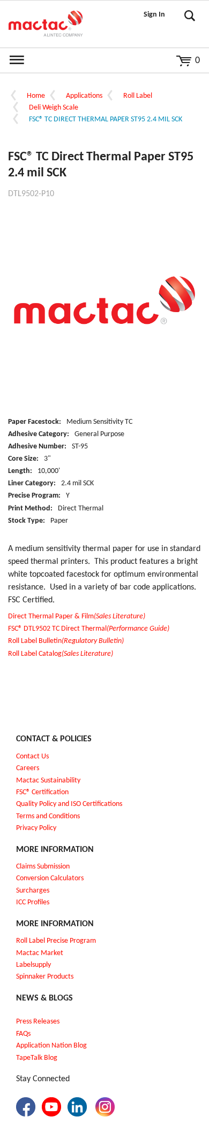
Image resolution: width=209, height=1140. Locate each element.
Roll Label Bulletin (66, 641)
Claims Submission (43, 867)
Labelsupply (33, 965)
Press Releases (37, 1022)
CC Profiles (33, 902)
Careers (27, 768)
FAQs (23, 1034)
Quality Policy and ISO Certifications (69, 804)
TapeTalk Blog (36, 1058)
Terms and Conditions (48, 816)
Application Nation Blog (51, 1046)
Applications (84, 96)
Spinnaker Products (44, 977)
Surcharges (32, 891)
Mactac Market (39, 953)
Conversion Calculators (50, 878)
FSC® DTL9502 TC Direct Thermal (88, 629)
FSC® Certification (42, 792)
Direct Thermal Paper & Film (76, 616)
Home (36, 96)
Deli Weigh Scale (53, 108)
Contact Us (32, 757)
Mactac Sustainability (48, 781)
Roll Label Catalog (60, 654)
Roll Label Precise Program (56, 941)
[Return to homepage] (45, 24)
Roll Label (137, 96)
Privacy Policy (36, 828)
